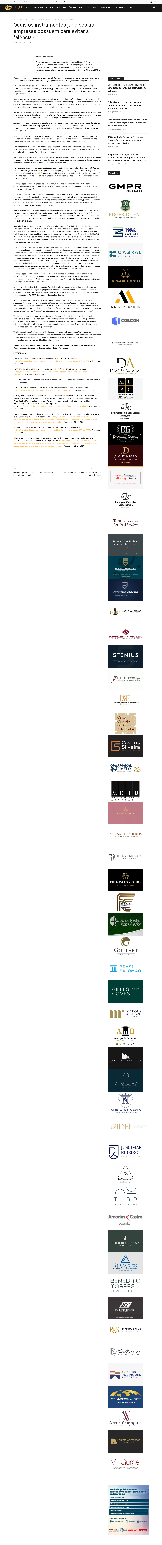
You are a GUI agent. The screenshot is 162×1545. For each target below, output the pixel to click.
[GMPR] (125, 198)
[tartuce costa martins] (125, 533)
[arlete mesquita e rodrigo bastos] (125, 488)
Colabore (59, 2)
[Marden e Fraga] (125, 645)
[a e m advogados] (125, 309)
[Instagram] (151, 2)
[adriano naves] (125, 1113)
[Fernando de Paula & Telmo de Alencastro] (125, 555)
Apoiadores (50, 2)
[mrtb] (125, 801)
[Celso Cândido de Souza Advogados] (125, 734)
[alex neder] (125, 935)
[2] (38, 173)
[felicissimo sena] (125, 689)
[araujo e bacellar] (125, 1046)
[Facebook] (147, 2)
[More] (56, 48)
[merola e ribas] (125, 1024)
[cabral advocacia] (125, 265)
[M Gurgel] (125, 1474)
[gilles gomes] (125, 1002)
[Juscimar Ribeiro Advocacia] (125, 1162)
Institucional (41, 2)
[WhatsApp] (33, 48)
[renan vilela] (125, 354)
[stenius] (125, 667)
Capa (33, 2)
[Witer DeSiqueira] (125, 1407)
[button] (154, 7)
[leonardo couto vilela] (125, 421)
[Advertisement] (127, 37)
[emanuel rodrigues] (125, 1385)
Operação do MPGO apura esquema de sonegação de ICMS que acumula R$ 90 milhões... (127, 88)
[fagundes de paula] (125, 578)
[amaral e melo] (125, 778)
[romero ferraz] (125, 1251)
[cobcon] (125, 332)
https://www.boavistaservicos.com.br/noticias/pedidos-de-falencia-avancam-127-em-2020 (52, 361)
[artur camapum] (125, 1430)
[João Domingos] (125, 466)
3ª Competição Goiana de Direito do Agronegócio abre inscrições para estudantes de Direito (125, 140)
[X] (155, 2)
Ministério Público (66, 7)
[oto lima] (125, 1091)
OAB (81, 7)
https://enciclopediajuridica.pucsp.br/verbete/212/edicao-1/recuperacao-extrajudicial (53, 406)
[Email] (39, 48)
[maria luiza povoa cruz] (125, 399)
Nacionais (120, 7)
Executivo (91, 7)
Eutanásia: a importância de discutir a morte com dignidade (83, 473)
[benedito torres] (125, 1296)
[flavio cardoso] (125, 912)
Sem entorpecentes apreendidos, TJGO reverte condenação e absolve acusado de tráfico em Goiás (127, 122)
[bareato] (125, 1452)
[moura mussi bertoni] (125, 243)
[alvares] (125, 1273)
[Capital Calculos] (125, 1069)
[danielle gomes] (125, 444)
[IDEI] (128, 1139)
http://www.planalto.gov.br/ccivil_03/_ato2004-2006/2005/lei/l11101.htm (45, 390)
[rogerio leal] (125, 220)
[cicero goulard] (125, 957)
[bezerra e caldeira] (125, 600)
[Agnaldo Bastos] (125, 287)
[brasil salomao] (125, 979)
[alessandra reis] (125, 845)
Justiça (49, 7)
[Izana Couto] (125, 511)
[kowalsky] (125, 1184)
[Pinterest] (27, 48)
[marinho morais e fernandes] (125, 712)
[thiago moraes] (125, 868)
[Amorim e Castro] (125, 1229)
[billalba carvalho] (125, 890)
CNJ (130, 7)
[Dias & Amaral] (125, 377)
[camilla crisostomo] (125, 823)
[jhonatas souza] (125, 622)
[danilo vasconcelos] (125, 1363)
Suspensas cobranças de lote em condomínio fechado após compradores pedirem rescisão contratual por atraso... (127, 157)
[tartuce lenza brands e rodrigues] (125, 1206)
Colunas (38, 7)
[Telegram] (50, 48)
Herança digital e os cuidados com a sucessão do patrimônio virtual (33, 473)
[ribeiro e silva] (125, 1340)
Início (15, 19)
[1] (93, 65)
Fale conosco (68, 2)
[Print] (45, 48)
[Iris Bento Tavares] (125, 1318)
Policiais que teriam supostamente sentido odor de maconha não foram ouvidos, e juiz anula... (125, 105)
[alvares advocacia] (125, 756)
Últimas (77, 2)
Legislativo (105, 7)
